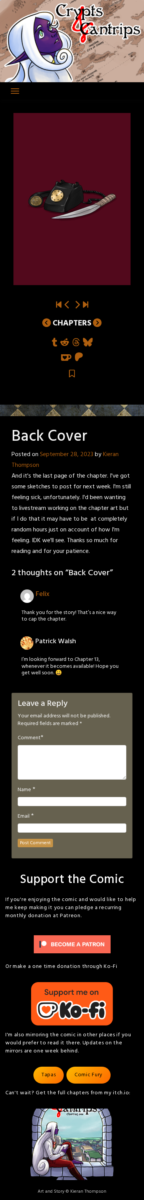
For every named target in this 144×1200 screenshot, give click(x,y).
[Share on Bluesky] (88, 343)
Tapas (48, 1075)
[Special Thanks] (67, 305)
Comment (29, 738)
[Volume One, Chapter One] (58, 305)
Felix (43, 594)
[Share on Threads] (76, 343)
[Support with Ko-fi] (66, 357)
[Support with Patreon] (78, 357)
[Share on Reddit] (64, 343)
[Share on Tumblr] (54, 343)
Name (24, 790)
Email (24, 816)
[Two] (85, 305)
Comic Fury (88, 1075)
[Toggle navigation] (15, 91)
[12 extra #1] (77, 305)
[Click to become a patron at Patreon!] (72, 944)
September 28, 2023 (66, 455)
